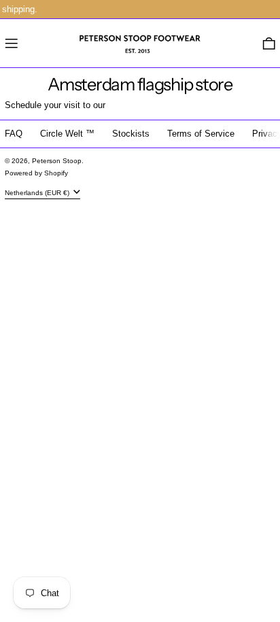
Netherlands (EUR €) (38, 192)
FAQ (13, 133)
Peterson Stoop (57, 161)
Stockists (131, 133)
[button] (269, 43)
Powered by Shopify (36, 173)
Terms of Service (200, 133)
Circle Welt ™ (67, 133)
